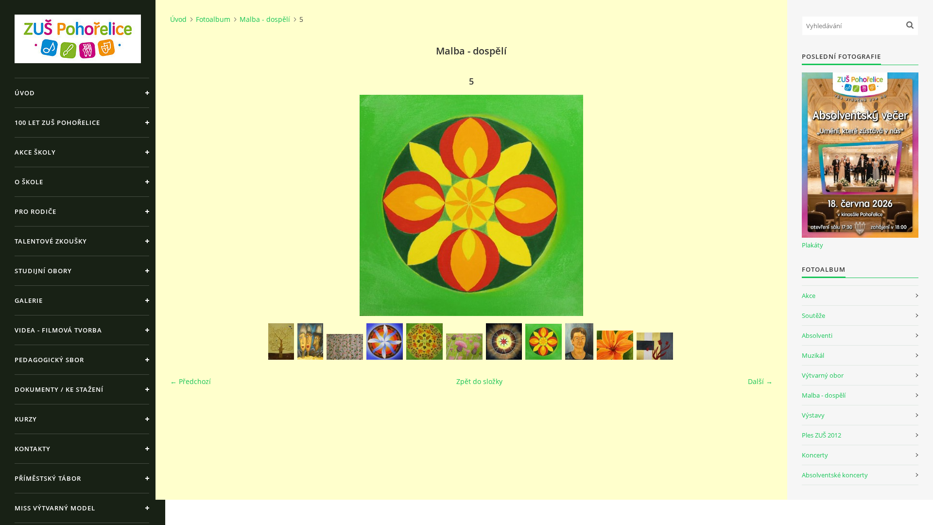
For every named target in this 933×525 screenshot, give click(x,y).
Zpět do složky (479, 381)
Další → (760, 381)
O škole (29, 181)
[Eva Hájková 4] (345, 347)
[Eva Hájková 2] (424, 341)
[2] (579, 341)
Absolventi (817, 335)
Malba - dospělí (265, 19)
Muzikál (813, 355)
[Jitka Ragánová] (281, 341)
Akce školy (35, 152)
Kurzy (26, 419)
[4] (504, 341)
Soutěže (813, 315)
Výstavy (813, 415)
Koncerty (815, 455)
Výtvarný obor (823, 375)
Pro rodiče (35, 211)
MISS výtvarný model (55, 508)
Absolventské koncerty (835, 475)
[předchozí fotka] (186, 205)
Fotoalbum (213, 19)
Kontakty (33, 448)
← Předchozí (190, 381)
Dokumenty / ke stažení (59, 389)
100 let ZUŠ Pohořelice (57, 122)
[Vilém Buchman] (310, 341)
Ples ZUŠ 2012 (821, 435)
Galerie (29, 300)
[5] (543, 342)
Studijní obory (43, 270)
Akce (808, 295)
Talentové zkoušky (51, 241)
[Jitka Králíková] (384, 341)
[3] (655, 346)
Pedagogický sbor (49, 359)
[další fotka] (757, 205)
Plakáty (812, 245)
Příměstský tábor (48, 478)
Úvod (25, 92)
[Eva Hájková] (464, 346)
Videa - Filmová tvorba (58, 330)
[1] (615, 345)
